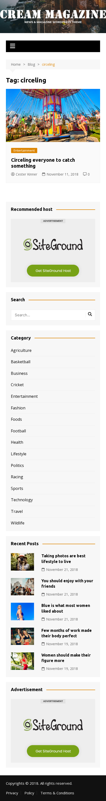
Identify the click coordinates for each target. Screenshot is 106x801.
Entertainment (24, 150)
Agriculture (21, 350)
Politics (17, 465)
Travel (17, 511)
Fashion (18, 408)
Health (17, 442)
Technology (22, 499)
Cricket (17, 384)
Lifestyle (18, 454)
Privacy (12, 793)
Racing (17, 477)
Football (18, 431)
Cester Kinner (26, 174)
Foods (16, 419)
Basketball (20, 361)
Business (19, 373)
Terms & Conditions (57, 793)
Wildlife (17, 523)
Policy (29, 793)
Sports (17, 488)
